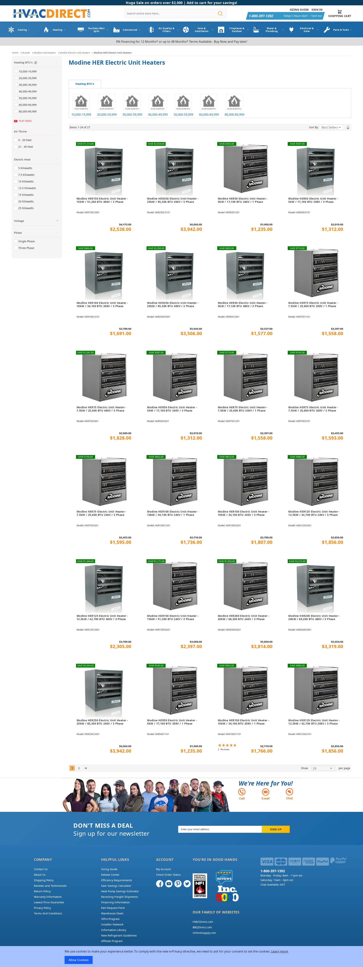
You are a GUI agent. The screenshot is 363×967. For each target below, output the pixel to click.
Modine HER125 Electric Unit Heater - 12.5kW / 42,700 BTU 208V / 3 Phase (314, 722)
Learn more (279, 951)
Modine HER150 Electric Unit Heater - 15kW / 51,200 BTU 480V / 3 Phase (102, 200)
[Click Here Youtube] (168, 883)
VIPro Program (110, 919)
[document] (182, 956)
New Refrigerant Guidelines (119, 935)
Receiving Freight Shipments (119, 897)
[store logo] (51, 13)
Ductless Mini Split (96, 30)
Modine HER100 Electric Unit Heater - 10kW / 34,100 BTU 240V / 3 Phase (243, 513)
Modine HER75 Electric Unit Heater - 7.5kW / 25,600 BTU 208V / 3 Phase (313, 409)
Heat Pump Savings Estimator (120, 891)
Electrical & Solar (307, 30)
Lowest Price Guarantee (49, 902)
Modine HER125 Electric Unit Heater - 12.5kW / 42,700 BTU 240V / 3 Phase (314, 513)
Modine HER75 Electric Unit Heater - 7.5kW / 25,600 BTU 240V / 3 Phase (102, 513)
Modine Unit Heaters (45, 52)
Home (15, 52)
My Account (163, 869)
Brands (26, 52)
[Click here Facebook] (159, 883)
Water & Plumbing (272, 30)
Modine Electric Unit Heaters (75, 52)
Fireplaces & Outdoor (236, 30)
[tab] (85, 84)
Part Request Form (113, 908)
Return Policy (42, 891)
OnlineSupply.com (204, 933)
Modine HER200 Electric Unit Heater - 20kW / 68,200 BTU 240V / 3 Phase (243, 617)
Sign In (317, 9)
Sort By (313, 127)
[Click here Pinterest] (178, 883)
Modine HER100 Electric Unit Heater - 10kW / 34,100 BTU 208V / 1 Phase (243, 722)
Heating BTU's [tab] (23, 62)
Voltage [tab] (19, 221)
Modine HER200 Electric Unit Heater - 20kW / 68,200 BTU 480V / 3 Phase (314, 617)
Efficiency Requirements (116, 880)
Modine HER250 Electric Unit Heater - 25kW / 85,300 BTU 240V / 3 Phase (102, 722)
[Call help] (242, 794)
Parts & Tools (341, 29)
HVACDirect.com (203, 922)
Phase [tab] (18, 232)
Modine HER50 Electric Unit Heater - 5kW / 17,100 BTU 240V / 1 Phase (243, 200)
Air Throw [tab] (20, 131)
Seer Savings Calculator (116, 886)
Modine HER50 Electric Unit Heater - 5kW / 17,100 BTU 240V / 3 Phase (172, 409)
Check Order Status (168, 874)
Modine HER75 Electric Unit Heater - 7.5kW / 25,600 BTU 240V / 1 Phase (243, 409)
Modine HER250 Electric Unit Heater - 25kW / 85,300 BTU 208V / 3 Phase (173, 200)
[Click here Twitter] (187, 883)
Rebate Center (110, 874)
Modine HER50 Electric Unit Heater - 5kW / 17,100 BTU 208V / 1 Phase (172, 722)
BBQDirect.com (202, 927)
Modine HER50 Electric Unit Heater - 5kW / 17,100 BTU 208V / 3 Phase (313, 200)
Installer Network (112, 924)
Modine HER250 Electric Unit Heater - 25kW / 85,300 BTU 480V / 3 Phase (173, 304)
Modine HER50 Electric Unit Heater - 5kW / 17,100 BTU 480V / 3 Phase (243, 304)
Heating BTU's (84, 84)
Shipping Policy (44, 880)
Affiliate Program (112, 941)
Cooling (22, 29)
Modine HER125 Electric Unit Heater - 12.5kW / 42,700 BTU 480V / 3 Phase (102, 617)
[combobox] (175, 13)
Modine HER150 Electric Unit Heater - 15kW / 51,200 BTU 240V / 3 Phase (173, 617)
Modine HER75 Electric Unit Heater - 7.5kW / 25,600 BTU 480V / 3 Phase (102, 409)
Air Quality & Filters (166, 30)
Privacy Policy (42, 908)
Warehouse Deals (112, 913)
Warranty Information (48, 897)
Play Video (25, 121)
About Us (40, 874)
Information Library (113, 930)
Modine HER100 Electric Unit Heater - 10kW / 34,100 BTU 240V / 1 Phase (173, 513)
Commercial (130, 29)
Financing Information (115, 902)
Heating (58, 29)
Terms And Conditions (48, 913)
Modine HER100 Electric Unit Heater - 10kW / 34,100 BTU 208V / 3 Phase (102, 304)
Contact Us (41, 869)
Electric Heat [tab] (22, 159)
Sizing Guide (299, 9)
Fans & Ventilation (201, 30)
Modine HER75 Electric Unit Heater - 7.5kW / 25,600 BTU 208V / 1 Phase (313, 304)
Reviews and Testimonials (50, 886)
